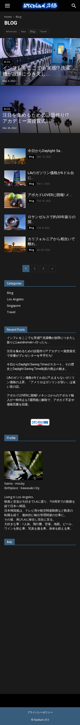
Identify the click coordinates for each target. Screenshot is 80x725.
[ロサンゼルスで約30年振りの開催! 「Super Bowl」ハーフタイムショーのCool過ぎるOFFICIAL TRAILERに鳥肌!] (15, 222)
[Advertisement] (40, 615)
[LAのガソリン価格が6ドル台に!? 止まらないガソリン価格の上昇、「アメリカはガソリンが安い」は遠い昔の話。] (15, 178)
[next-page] (52, 268)
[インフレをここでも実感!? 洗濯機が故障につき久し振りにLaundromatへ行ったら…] (40, 72)
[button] (7, 6)
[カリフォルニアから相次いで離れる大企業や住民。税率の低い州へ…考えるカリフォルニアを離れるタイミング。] (15, 244)
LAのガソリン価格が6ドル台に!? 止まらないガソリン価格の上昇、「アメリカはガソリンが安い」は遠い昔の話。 (41, 382)
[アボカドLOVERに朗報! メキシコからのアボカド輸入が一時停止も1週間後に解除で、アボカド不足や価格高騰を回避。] (15, 200)
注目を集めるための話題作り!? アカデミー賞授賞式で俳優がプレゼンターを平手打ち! (41, 353)
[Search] (74, 6)
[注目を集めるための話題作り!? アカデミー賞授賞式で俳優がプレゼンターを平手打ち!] (40, 120)
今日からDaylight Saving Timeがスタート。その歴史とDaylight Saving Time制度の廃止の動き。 (40, 367)
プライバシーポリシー (40, 712)
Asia (23, 31)
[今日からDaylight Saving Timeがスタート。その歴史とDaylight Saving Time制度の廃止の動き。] (15, 156)
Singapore (14, 306)
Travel (43, 31)
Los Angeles (15, 299)
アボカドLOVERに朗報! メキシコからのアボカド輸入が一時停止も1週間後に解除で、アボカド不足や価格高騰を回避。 (40, 400)
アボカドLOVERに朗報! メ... (50, 195)
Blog (32, 31)
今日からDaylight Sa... (45, 151)
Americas (11, 31)
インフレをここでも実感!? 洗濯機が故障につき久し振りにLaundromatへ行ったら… (41, 340)
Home (8, 17)
